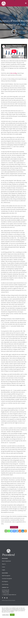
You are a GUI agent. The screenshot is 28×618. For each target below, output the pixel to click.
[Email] (6, 531)
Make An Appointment (6, 561)
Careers (3, 567)
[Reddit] (20, 531)
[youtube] (7, 597)
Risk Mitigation (5, 581)
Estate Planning (5, 584)
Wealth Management (6, 575)
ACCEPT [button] (12, 614)
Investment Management (7, 578)
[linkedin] (4, 597)
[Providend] (0, 3)
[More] (25, 531)
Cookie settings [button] (5, 614)
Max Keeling (14, 35)
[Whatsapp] (8, 531)
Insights (3, 570)
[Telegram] (11, 531)
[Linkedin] (22, 531)
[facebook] (2, 597)
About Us (4, 564)
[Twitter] (17, 531)
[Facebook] (14, 531)
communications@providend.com (9, 594)
